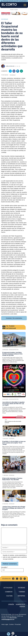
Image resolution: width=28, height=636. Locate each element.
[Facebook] (13, 579)
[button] (12, 633)
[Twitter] (17, 579)
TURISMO (22, 592)
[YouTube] (21, 579)
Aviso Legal (4, 624)
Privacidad (18, 624)
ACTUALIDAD (8, 588)
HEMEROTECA (20, 604)
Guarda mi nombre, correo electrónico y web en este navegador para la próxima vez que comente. (15, 557)
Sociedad (4, 19)
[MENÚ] (25, 4)
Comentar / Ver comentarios (14, 318)
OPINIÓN (11, 604)
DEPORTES (21, 596)
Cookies (11, 624)
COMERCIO (8, 592)
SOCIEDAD (21, 588)
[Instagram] (25, 579)
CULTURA (9, 596)
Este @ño (4, 567)
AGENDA (22, 606)
